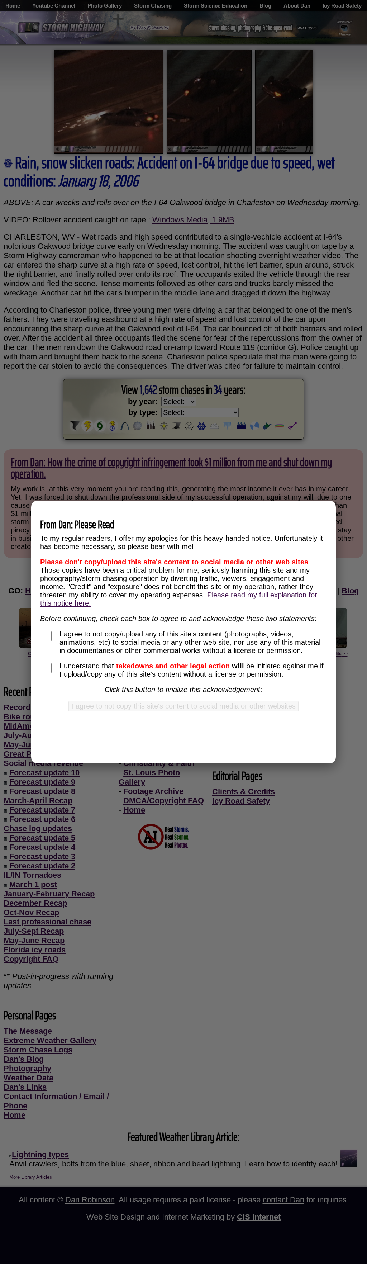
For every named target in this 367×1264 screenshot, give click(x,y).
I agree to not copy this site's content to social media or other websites (183, 706)
